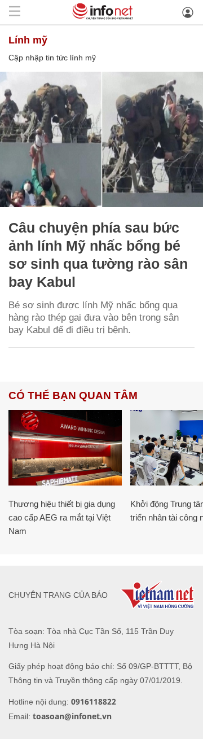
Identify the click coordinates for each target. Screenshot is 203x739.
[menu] (14, 12)
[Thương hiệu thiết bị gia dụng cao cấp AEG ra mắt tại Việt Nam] (65, 448)
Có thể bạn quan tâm (73, 395)
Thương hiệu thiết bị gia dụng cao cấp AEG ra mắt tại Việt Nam (61, 517)
